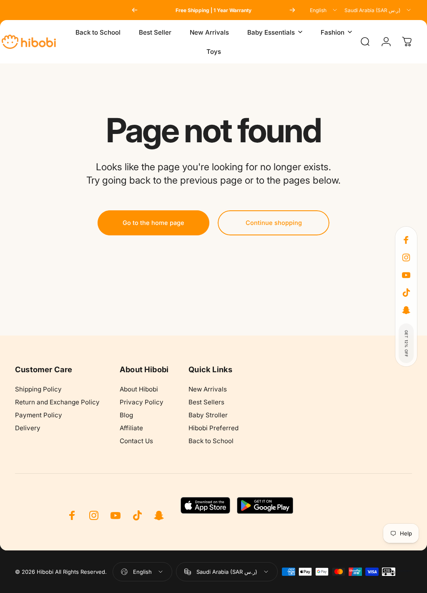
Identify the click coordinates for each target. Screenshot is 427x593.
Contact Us (136, 441)
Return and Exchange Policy (57, 402)
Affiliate (131, 428)
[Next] (292, 10)
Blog (126, 415)
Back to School (211, 441)
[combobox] (324, 10)
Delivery (27, 428)
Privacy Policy (141, 402)
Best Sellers (206, 402)
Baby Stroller (208, 415)
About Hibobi (139, 389)
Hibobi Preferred (213, 428)
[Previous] (135, 10)
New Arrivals (207, 389)
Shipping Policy (38, 389)
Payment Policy (38, 415)
